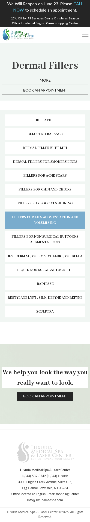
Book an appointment (45, 90)
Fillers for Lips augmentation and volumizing (45, 220)
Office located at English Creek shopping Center (45, 23)
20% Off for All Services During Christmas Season (45, 18)
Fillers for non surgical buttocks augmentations (45, 239)
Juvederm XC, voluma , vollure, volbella (45, 256)
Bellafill (45, 120)
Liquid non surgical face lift (45, 270)
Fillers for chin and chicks (45, 189)
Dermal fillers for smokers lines (45, 162)
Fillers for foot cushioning (45, 203)
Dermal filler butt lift (45, 148)
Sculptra (45, 312)
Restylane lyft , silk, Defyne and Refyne (45, 298)
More (45, 80)
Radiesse (45, 284)
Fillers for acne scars (45, 176)
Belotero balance (45, 134)
